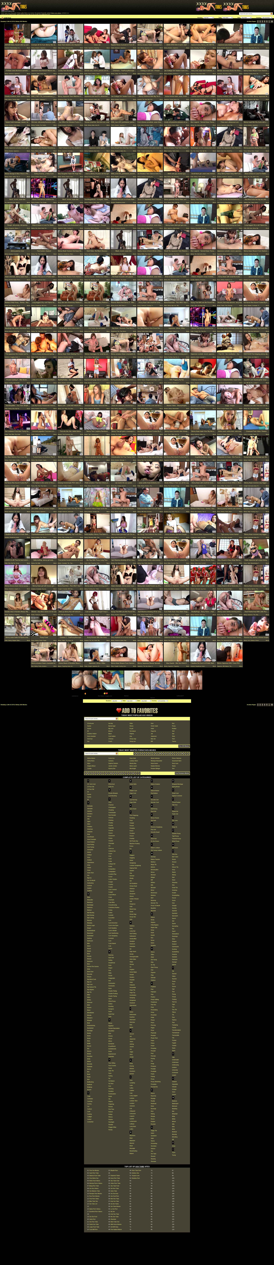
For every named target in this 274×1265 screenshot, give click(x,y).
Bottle (89, 1043)
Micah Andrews (155, 758)
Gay (250, 48)
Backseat (90, 902)
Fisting (127, 305)
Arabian (89, 860)
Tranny (174, 741)
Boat (88, 1023)
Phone (123, 305)
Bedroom (90, 961)
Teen (153, 202)
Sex (192, 151)
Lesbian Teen (256, 382)
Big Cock (150, 99)
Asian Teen (223, 151)
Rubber (174, 728)
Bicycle (89, 977)
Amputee (89, 831)
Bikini (165, 228)
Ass (47, 48)
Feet (116, 563)
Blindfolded (90, 1012)
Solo (172, 176)
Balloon (89, 910)
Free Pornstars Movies (182, 773)
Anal (197, 73)
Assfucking (153, 563)
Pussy (90, 73)
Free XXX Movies (184, 746)
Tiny (16, 434)
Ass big (110, 723)
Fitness (233, 434)
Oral (231, 408)
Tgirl (89, 434)
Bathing (89, 938)
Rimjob (37, 176)
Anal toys (90, 739)
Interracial (68, 48)
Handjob (95, 511)
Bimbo (89, 1000)
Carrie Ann (111, 758)
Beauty (89, 956)
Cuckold (228, 254)
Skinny (33, 48)
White (165, 151)
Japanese (42, 48)
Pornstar (146, 125)
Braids (89, 1054)
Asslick (89, 888)
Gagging (12, 357)
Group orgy (133, 739)
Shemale (197, 202)
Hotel (15, 125)
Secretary (225, 73)
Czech (110, 741)
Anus (88, 857)
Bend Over (90, 971)
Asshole (89, 885)
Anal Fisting (90, 844)
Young (100, 434)
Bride (88, 1059)
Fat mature (133, 731)
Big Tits (204, 151)
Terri (173, 768)
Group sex (133, 741)
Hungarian (11, 228)
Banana (89, 920)
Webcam (173, 640)
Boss (253, 151)
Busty (88, 1077)
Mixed (28, 48)
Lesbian (149, 357)
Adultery (246, 202)
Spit (173, 733)
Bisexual (89, 1002)
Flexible (192, 279)
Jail (152, 733)
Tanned (14, 99)
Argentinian (90, 862)
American (175, 382)
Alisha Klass (90, 761)
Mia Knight (133, 768)
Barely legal (111, 726)
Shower (166, 408)
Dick (258, 73)
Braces (89, 1051)
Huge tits (153, 731)
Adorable (90, 808)
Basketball (90, 935)
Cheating (196, 48)
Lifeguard (99, 202)
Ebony (72, 176)
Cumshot (259, 48)
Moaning (176, 176)
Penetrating (258, 640)
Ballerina (197, 279)
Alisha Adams (91, 758)
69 (88, 731)
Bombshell (90, 1028)
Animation (90, 849)
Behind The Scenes (93, 966)
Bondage (90, 1030)
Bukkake (205, 73)
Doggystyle (70, 305)
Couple (151, 125)
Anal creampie (91, 736)
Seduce (98, 408)
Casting (250, 73)
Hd (98, 331)
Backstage (90, 905)
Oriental (99, 563)
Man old (153, 739)
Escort (116, 305)
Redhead (44, 125)
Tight (195, 305)
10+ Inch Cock (91, 784)
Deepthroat (61, 99)
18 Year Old (90, 786)
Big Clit (89, 982)
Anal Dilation (91, 842)
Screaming (87, 228)
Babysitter (19, 99)
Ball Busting (90, 912)
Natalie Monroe (155, 766)
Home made (154, 726)
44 (272, 21)
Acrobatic (90, 806)
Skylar (174, 766)
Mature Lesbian (43, 176)
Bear (88, 953)
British (89, 1061)
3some (47, 357)
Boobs (86, 48)
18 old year (90, 723)
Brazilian (89, 1056)
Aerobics (89, 814)
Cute (218, 202)
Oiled (165, 176)
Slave (259, 460)
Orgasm (175, 331)
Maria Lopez (133, 766)
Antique (89, 855)
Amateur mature (92, 733)
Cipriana (110, 761)
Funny (197, 151)
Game (173, 125)
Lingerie (16, 589)
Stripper (60, 434)
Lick (142, 357)
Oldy (249, 331)
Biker (88, 994)
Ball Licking (90, 918)
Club (201, 151)
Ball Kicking (90, 915)
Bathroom (90, 941)
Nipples (37, 99)
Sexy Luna (175, 763)
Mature (257, 99)
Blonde (90, 511)
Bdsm (230, 331)
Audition (47, 382)
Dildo (12, 434)
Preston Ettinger (155, 768)
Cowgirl (60, 125)
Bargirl (42, 382)
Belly (39, 563)
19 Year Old (153, 589)
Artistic (89, 867)
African (89, 816)
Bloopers (89, 1018)
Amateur (37, 48)
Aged (88, 821)
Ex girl (131, 728)
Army (88, 865)
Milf (254, 99)
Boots (89, 1036)
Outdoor (69, 486)
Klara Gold (133, 758)
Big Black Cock (91, 979)
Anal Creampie (91, 839)
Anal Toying (90, 847)
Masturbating (13, 48)
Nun (173, 723)
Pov (256, 48)
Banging (89, 923)
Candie (89, 768)
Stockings (200, 305)
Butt (88, 1079)
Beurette (89, 974)
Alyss (88, 763)
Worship (148, 382)
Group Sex (18, 563)
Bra (88, 1048)
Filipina (132, 733)
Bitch (88, 1005)
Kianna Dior (111, 768)
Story (173, 736)
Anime (175, 99)
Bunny (89, 1069)
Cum (150, 202)
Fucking (20, 48)
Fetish (112, 48)
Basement (90, 933)
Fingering (96, 48)
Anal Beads (90, 837)
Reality (44, 202)
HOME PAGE (7, 17)
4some (89, 728)
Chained (90, 202)
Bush (88, 1074)
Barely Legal (91, 925)
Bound (89, 1046)
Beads (86, 434)
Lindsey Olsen (134, 761)
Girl (152, 382)
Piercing (19, 279)
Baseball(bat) (91, 930)
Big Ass (258, 228)
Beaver (89, 959)
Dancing (230, 305)
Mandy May (133, 763)
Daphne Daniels (113, 763)
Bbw (88, 943)
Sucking (201, 48)
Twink (203, 408)
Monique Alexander (156, 761)
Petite (59, 48)
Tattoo (116, 73)
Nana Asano (154, 763)
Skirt (138, 48)
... (269, 21)
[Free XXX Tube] (14, 11)
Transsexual (94, 434)
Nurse (144, 434)
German (69, 382)
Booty (254, 228)
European (117, 228)
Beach (89, 948)
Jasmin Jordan (112, 766)
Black (110, 733)
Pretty (153, 614)
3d (88, 792)
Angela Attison (91, 766)
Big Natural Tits (91, 987)
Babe (38, 73)
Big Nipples (90, 989)
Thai (122, 73)
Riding (205, 48)
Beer (88, 964)
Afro (88, 819)
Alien (88, 824)
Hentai (171, 99)
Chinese (233, 254)
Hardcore (7, 48)
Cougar (257, 151)
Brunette (73, 48)
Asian (192, 48)
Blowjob (180, 434)
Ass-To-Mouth (91, 880)
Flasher (68, 176)
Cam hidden (112, 736)
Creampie (152, 48)
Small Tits (229, 151)
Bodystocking (91, 1025)
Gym (152, 723)
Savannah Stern (176, 761)
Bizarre (228, 48)
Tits (120, 73)
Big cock (110, 728)
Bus (88, 1071)
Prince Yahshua (176, 758)
